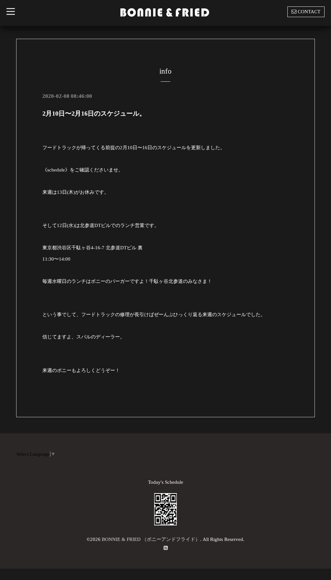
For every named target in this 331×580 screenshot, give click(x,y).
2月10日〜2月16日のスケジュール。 (94, 113)
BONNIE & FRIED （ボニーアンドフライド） (151, 539)
